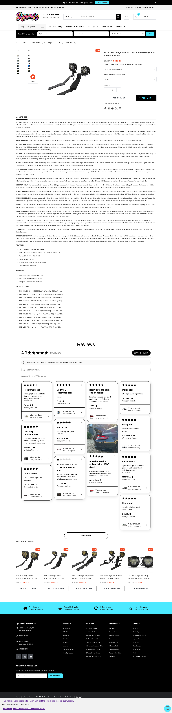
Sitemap (112, 656)
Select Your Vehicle (26, 34)
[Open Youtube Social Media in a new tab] (30, 656)
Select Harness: (114, 74)
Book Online (69, 697)
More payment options (112, 103)
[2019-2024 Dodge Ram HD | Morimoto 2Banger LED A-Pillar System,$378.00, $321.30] (56, 560)
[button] (64, 353)
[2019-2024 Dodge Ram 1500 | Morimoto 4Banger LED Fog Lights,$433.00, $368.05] (140, 560)
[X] (116, 108)
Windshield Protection (43, 697)
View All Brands (140, 656)
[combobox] (97, 17)
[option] (33, 608)
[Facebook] (105, 108)
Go (150, 34)
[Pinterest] (120, 108)
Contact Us (79, 697)
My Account (129, 7)
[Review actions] (48, 384)
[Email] (109, 108)
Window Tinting (28, 697)
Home (18, 697)
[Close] (155, 2)
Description (21, 117)
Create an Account (148, 7)
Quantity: (107, 85)
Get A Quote (57, 697)
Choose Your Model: (122, 64)
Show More (28, 401)
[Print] (112, 108)
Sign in (137, 7)
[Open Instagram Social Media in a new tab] (24, 656)
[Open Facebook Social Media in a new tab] (18, 656)
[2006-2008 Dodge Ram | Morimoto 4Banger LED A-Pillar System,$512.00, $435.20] (112, 560)
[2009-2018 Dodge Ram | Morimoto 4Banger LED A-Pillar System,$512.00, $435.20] (84, 560)
